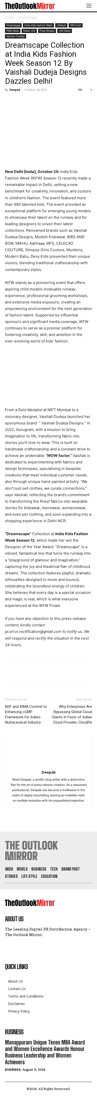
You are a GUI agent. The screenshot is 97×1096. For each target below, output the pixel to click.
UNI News (64, 30)
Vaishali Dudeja (15, 36)
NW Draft (75, 25)
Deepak (14, 89)
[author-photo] (48, 765)
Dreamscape (28, 17)
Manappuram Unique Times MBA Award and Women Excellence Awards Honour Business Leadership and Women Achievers (45, 1052)
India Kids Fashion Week (38, 25)
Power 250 (29, 30)
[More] (56, 101)
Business (13, 1070)
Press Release (47, 30)
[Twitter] (21, 101)
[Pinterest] (33, 101)
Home (9, 17)
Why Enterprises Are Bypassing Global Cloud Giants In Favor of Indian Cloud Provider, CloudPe (72, 714)
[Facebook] (10, 101)
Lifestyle (61, 25)
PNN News (12, 30)
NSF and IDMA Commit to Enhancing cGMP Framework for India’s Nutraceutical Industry (26, 714)
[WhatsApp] (44, 101)
